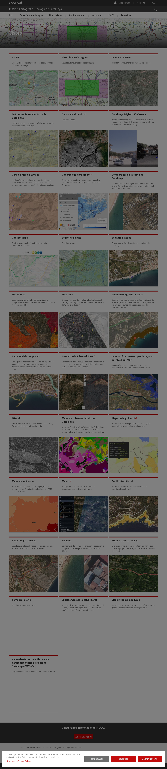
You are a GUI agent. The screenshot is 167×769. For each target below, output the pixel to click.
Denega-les (123, 759)
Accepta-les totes (149, 759)
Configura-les (97, 759)
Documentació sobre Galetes (19, 761)
